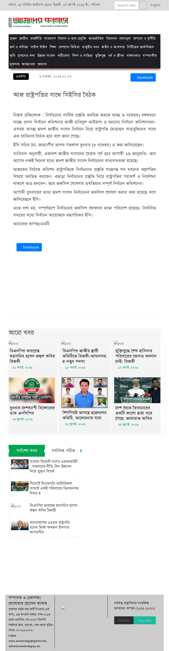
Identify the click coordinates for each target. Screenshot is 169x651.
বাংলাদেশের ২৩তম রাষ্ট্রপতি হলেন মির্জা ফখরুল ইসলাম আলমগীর (50, 527)
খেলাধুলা (125, 38)
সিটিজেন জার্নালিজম (140, 47)
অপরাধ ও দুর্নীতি (144, 38)
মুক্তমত (14, 64)
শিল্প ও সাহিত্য (82, 55)
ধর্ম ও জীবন (116, 55)
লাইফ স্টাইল (39, 47)
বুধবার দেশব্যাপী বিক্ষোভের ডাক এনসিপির (32, 410)
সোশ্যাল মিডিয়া (69, 47)
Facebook (144, 77)
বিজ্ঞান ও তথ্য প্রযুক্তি (72, 38)
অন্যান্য (42, 64)
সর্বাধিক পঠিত (63, 451)
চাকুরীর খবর (90, 47)
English (154, 5)
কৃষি (12, 55)
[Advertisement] (87, 21)
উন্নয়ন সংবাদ (46, 55)
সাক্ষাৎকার (133, 55)
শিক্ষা (53, 47)
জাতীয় (23, 38)
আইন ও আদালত (113, 47)
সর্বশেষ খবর (27, 451)
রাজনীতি (36, 38)
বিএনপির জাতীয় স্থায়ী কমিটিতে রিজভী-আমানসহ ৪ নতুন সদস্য (84, 356)
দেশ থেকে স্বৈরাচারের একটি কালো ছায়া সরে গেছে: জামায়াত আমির (133, 413)
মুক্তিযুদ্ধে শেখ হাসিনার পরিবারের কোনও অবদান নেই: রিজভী (135, 356)
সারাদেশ (49, 38)
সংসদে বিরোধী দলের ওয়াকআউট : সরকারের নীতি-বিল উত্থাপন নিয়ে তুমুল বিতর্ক (53, 466)
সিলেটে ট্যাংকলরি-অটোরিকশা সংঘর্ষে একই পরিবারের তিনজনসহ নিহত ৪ (54, 488)
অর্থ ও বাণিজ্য (19, 47)
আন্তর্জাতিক (96, 38)
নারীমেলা (64, 55)
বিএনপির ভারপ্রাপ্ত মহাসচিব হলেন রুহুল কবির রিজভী (32, 356)
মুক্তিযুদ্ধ (100, 55)
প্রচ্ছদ (13, 38)
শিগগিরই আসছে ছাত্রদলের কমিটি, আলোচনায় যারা (84, 415)
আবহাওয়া (28, 64)
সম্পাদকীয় (150, 55)
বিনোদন (111, 38)
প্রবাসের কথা (26, 55)
